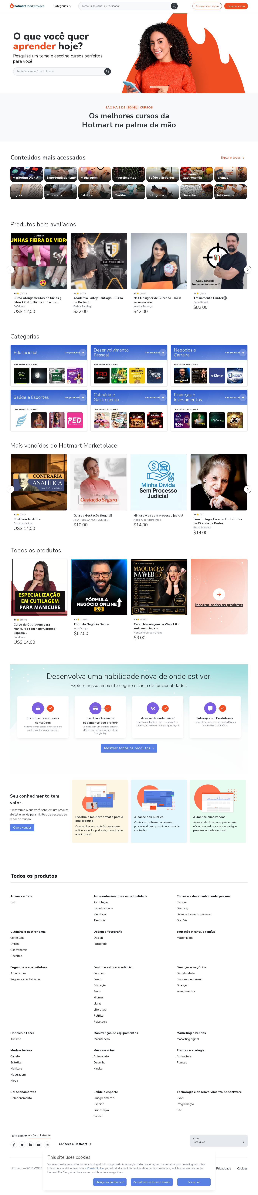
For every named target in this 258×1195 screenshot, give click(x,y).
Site (179, 1110)
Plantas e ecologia (190, 1050)
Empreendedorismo (189, 979)
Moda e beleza (21, 1050)
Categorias (60, 6)
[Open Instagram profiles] (47, 1144)
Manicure (16, 1068)
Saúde (97, 1116)
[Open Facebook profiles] (13, 1144)
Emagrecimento (103, 1098)
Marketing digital (188, 1039)
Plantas (182, 1062)
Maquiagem (18, 1075)
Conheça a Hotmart (73, 1144)
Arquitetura (18, 973)
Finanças (182, 985)
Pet (12, 902)
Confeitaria (17, 938)
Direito (98, 979)
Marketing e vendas (191, 1033)
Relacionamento (21, 1098)
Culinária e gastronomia (28, 932)
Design (98, 938)
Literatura (100, 1010)
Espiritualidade (103, 908)
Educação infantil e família (196, 932)
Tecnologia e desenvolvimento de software (209, 1092)
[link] (26, 174)
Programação (185, 1104)
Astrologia (100, 902)
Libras (97, 1003)
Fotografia (100, 944)
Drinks (14, 944)
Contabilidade (186, 973)
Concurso (99, 973)
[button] (219, 1141)
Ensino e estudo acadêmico (113, 967)
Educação (99, 985)
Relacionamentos (23, 1092)
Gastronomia (18, 950)
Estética (16, 1062)
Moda (14, 1081)
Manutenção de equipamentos (115, 1033)
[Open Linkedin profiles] (30, 1144)
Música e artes (104, 1050)
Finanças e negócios (191, 967)
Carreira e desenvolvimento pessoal (204, 896)
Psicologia (100, 1022)
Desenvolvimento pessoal (194, 914)
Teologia (99, 920)
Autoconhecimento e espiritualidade (120, 896)
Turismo (15, 1039)
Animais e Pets (21, 896)
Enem (97, 991)
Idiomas (98, 997)
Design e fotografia (107, 932)
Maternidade (185, 938)
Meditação (100, 914)
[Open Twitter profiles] (22, 1144)
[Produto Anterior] (10, 265)
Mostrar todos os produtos (127, 748)
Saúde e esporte (105, 1092)
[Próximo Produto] (247, 265)
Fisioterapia (101, 1110)
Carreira (182, 902)
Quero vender (22, 828)
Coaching (182, 908)
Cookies (242, 1168)
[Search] (174, 6)
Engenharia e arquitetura (28, 967)
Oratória (182, 920)
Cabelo (15, 1056)
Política (98, 1016)
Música (98, 1068)
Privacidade (223, 1168)
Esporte (98, 1104)
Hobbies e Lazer (22, 1033)
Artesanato (101, 1056)
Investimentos (186, 991)
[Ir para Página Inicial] (27, 6)
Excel (180, 1098)
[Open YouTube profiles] (39, 1144)
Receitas (16, 956)
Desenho (99, 1062)
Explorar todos (231, 158)
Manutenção (101, 1039)
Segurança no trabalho (25, 979)
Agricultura (184, 1056)
